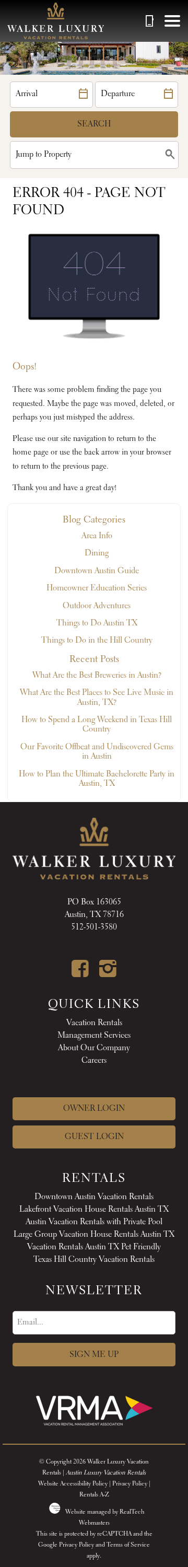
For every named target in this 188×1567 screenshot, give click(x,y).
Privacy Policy (129, 1484)
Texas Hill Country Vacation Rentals (94, 1260)
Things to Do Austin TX (96, 623)
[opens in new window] (80, 973)
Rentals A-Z (94, 1495)
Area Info (96, 536)
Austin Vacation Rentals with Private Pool (94, 1222)
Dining (97, 553)
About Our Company (94, 1048)
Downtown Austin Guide (96, 571)
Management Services (94, 1035)
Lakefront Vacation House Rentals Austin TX (94, 1209)
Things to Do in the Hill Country (96, 640)
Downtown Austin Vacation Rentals (94, 1197)
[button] (172, 21)
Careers (94, 1061)
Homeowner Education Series (96, 588)
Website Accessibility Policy (73, 1484)
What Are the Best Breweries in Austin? (96, 675)
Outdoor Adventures (97, 606)
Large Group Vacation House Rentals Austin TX (94, 1235)
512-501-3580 (94, 927)
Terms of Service (128, 1545)
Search (94, 124)
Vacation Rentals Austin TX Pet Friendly (94, 1247)
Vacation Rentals (94, 1023)
